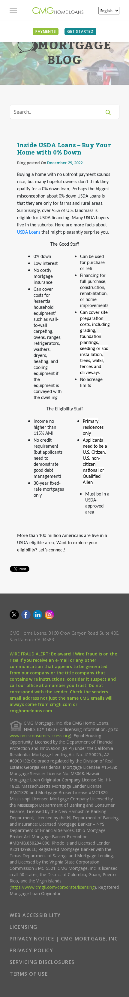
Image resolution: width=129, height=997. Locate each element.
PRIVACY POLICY (31, 950)
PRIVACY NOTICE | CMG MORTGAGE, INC (64, 938)
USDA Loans (28, 232)
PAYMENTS (45, 31)
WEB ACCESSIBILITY (35, 915)
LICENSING (24, 927)
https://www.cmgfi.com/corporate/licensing (52, 887)
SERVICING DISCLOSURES (42, 962)
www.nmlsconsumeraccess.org (40, 735)
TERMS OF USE (29, 974)
